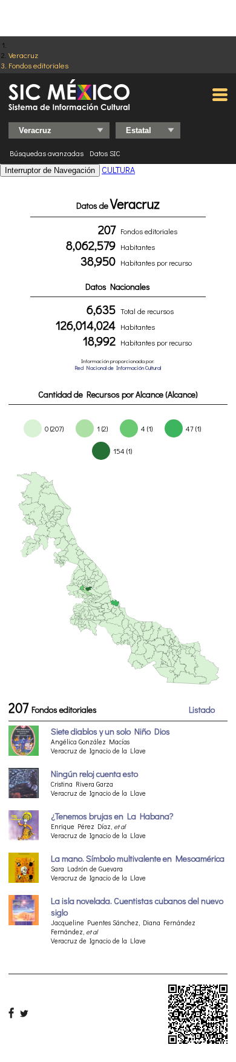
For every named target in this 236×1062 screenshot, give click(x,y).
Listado (202, 709)
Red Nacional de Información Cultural (117, 367)
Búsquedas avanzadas (47, 153)
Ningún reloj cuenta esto (94, 773)
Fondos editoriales (38, 65)
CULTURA (118, 169)
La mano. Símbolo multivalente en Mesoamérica (138, 858)
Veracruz (23, 55)
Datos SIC (105, 153)
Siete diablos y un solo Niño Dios (110, 731)
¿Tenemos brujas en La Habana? (112, 816)
